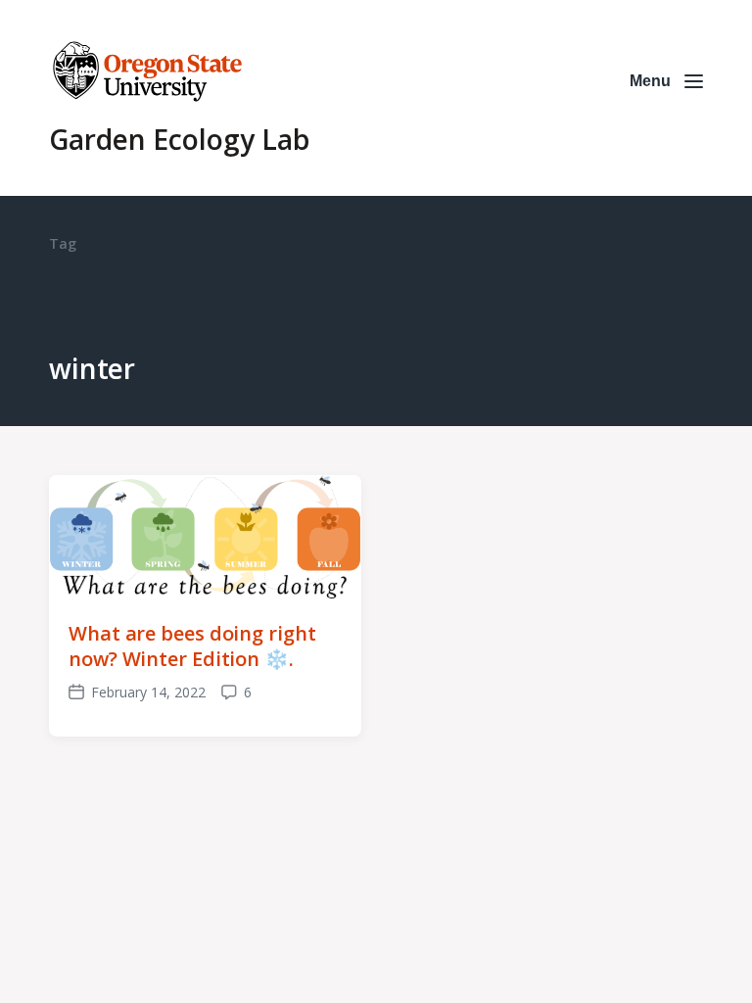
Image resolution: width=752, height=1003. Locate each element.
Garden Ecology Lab (179, 139)
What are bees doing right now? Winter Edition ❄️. (192, 646)
